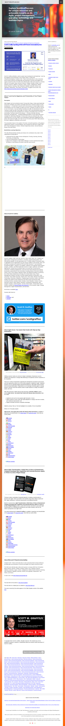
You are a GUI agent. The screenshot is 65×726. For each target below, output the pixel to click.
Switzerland (10, 452)
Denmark (10, 427)
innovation (16, 681)
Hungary (10, 434)
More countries (11, 461)
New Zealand (11, 447)
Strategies (20, 687)
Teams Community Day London (27, 669)
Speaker (36, 685)
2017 (50, 143)
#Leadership (6, 684)
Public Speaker (20, 685)
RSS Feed (50, 147)
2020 (50, 138)
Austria (9, 419)
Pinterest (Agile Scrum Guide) (55, 87)
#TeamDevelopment (8, 685)
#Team (33, 681)
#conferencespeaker (37, 690)
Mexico (9, 444)
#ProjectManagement (8, 688)
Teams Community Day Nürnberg (15, 660)
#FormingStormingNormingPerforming (23, 683)
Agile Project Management (33, 677)
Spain (9, 450)
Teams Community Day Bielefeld (27, 670)
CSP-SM (33, 674)
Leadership (38, 683)
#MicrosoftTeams (34, 657)
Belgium (10, 420)
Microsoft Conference (28, 659)
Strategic (11, 687)
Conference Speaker (32, 684)
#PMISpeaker (38, 674)
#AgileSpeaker (29, 678)
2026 (50, 129)
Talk (13, 685)
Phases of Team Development (27, 690)
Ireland (9, 437)
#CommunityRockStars (18, 674)
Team (36, 681)
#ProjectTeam (7, 683)
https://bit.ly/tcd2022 (23, 582)
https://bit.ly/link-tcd (30, 585)
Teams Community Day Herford (27, 664)
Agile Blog (37, 688)
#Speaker (32, 685)
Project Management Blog (28, 687)
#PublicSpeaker (27, 685)
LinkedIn (8, 298)
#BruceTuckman (20, 678)
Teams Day (24, 657)
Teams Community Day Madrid (14, 661)
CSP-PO (14, 678)
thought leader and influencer (21, 285)
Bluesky (50, 65)
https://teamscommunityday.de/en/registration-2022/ (16, 88)
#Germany (20, 657)
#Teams (28, 657)
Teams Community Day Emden (26, 667)
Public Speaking (42, 685)
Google (14, 690)
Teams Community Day (37, 659)
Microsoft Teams (7, 659)
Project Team (40, 681)
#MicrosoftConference (8, 674)
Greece (9, 433)
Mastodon (51, 84)
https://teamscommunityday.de (20, 575)
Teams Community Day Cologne (14, 669)
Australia (10, 418)
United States (23, 413)
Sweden (10, 451)
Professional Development (18, 688)
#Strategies (16, 687)
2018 (50, 141)
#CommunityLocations (27, 674)
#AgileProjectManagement (13, 677)
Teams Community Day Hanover (15, 666)
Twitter (7, 295)
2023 (50, 134)
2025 (50, 131)
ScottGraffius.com (14, 676)
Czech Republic (11, 426)
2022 (50, 135)
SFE (12, 681)
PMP (10, 657)
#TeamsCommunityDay (33, 673)
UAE (9, 454)
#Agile (7, 657)
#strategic (7, 687)
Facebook (8, 297)
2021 (50, 137)
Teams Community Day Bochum (14, 670)
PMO (41, 688)
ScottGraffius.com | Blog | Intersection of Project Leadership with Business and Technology (21, 43)
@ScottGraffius (7, 676)
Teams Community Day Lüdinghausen (27, 661)
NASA (19, 676)
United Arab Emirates (13, 544)
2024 (50, 132)
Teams (39, 657)
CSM (26, 677)
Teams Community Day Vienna (17, 659)
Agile (6, 678)
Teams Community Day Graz (14, 667)
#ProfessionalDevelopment (29, 688)
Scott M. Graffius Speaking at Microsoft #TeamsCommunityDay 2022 (22, 45)
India (9, 435)
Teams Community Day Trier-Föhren (14, 671)
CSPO (25, 678)
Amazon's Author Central (54, 63)
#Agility (34, 678)
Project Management (38, 687)
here (16, 289)
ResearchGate (51, 95)
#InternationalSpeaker (23, 684)
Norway (9, 448)
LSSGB (13, 683)
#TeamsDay (26, 673)
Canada (9, 424)
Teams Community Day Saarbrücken (29, 671)
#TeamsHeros (20, 673)
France (9, 430)
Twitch (50, 106)
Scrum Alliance (52, 98)
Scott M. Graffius (21, 677)
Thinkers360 (51, 104)
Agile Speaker (9, 678)
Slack (50, 101)
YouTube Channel (52, 112)
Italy (9, 440)
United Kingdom (11, 455)
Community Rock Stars (13, 673)
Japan (9, 441)
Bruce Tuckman (42, 677)
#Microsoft (19, 690)
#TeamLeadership (27, 681)
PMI (32, 683)
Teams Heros (14, 657)
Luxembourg (11, 442)
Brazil (9, 423)
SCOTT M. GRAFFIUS (9, 694)
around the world (32, 413)
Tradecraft (38, 678)
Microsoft (10, 690)
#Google (6, 690)
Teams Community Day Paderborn (13, 663)
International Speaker (14, 684)
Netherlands (10, 445)
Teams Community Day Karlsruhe (14, 664)
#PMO (43, 688)
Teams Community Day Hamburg (28, 666)
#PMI (34, 683)
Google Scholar (52, 71)
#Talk (16, 685)
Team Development (40, 684)
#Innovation (21, 681)
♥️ (32, 723)
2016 (50, 144)
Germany (10, 431)
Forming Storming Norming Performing (17, 680)
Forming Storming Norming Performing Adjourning (35, 680)
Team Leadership (8, 681)
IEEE (50, 74)
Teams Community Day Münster (28, 660)
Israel (9, 438)
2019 (50, 140)
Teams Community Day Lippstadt (27, 663)
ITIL (11, 683)
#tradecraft (6, 680)
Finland (9, 428)
